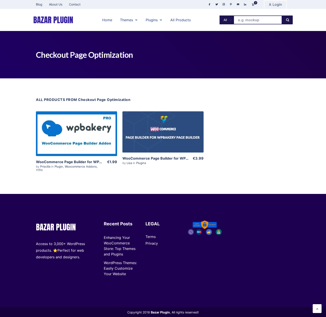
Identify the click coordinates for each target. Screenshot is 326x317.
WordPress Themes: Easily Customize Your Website (120, 268)
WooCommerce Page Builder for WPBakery (160, 158)
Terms (150, 236)
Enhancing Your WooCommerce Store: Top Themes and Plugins (120, 245)
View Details (76, 128)
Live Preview (76, 141)
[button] (317, 308)
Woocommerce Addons (81, 166)
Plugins (141, 163)
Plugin (59, 166)
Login (276, 4)
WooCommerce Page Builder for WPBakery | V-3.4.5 (82, 162)
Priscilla (45, 166)
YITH (39, 170)
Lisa (130, 163)
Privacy (151, 243)
